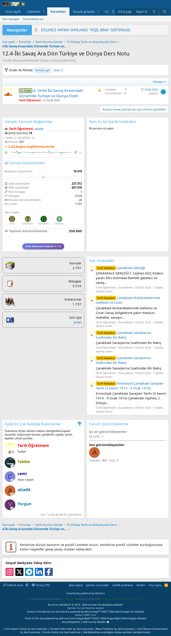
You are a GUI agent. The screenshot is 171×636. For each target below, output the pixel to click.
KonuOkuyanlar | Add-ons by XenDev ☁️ (85, 621)
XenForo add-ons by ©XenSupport (122, 598)
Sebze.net (69, 598)
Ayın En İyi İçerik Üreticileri (112, 121)
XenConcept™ (92, 611)
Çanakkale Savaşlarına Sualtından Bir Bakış (123, 334)
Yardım (140, 585)
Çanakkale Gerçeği (121, 267)
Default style (15, 585)
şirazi (12, 223)
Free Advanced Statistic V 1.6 (43, 246)
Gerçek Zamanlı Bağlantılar (29, 121)
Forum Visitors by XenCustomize (61, 632)
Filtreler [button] (158, 82)
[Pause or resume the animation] (80, 152)
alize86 (39, 129)
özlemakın (59, 223)
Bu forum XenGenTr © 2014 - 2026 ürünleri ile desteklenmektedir (85, 604)
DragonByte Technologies (121, 618)
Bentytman (43, 223)
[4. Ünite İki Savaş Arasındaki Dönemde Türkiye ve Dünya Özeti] (8, 92)
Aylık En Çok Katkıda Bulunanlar (33, 423)
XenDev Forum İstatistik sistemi (85, 608)
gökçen (153, 93)
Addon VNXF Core (85, 615)
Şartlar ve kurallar (97, 585)
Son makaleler (101, 260)
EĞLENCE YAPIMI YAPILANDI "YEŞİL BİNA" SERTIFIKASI (85, 29)
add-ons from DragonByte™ (75, 618)
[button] (44, 11)
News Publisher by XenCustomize (115, 628)
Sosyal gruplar (84, 11)
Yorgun (24, 503)
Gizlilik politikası (122, 585)
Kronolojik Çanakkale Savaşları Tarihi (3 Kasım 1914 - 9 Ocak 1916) (130, 385)
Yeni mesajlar (10, 19)
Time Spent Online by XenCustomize (26, 628)
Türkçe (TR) (42, 585)
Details (139, 611)
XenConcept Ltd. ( (125, 611)
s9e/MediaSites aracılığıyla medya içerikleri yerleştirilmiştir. (117, 632)
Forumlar (58, 11)
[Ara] (164, 11)
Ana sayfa (13, 11)
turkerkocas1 (28, 223)
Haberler (34, 11)
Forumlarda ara (33, 19)
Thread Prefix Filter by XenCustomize (71, 628)
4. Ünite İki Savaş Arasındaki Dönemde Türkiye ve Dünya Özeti (51, 93)
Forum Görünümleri (26, 162)
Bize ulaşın (76, 585)
